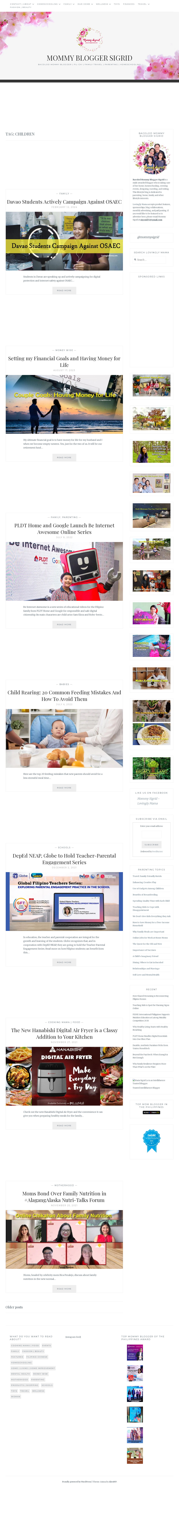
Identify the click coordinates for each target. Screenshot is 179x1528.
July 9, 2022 (64, 537)
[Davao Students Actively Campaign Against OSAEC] (64, 269)
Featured (17, 1357)
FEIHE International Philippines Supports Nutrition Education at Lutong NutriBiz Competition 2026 (151, 1017)
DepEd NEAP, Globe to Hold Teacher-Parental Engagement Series (64, 858)
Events (46, 1345)
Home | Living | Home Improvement (33, 1368)
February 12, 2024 (64, 207)
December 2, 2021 (64, 867)
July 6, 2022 (64, 704)
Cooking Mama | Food (64, 1022)
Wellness (102, 4)
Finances (129, 4)
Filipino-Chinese (37, 1357)
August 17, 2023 (64, 370)
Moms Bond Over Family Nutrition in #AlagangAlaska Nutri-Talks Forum (64, 1196)
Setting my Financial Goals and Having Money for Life (64, 361)
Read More (66, 291)
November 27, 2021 (64, 1042)
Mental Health (20, 1374)
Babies (64, 684)
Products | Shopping (24, 1385)
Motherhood (64, 1185)
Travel (142, 4)
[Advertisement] (89, 106)
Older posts (14, 1307)
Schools (64, 847)
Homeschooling (47, 4)
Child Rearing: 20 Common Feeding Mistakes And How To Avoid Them (64, 695)
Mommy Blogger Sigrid (89, 57)
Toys (117, 4)
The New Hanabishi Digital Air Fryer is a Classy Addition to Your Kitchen (64, 1033)
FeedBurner (157, 851)
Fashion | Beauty (20, 7)
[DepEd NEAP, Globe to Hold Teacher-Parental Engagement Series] (64, 930)
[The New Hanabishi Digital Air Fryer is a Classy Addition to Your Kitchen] (64, 1104)
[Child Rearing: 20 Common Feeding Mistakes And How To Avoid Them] (64, 767)
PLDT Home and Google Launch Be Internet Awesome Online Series (64, 528)
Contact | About (20, 4)
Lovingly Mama (140, 204)
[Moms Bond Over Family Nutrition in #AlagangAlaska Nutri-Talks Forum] (64, 1268)
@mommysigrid (148, 237)
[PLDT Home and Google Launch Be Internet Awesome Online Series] (64, 600)
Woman (15, 1396)
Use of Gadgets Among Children (148, 888)
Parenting (70, 517)
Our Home (84, 4)
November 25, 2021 (64, 1205)
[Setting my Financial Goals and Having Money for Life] (64, 433)
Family (68, 4)
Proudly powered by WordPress (76, 1482)
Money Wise (64, 350)
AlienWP (113, 1482)
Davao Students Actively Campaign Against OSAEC (64, 201)
